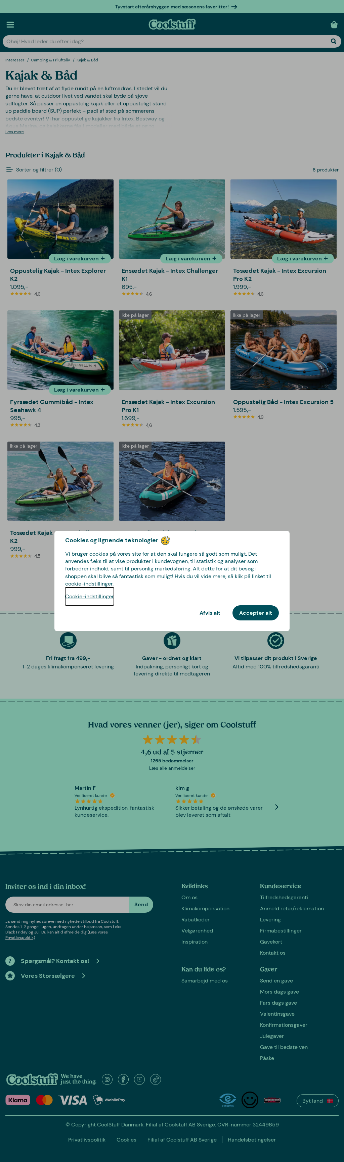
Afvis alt (210, 612)
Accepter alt (255, 612)
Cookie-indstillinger (89, 596)
